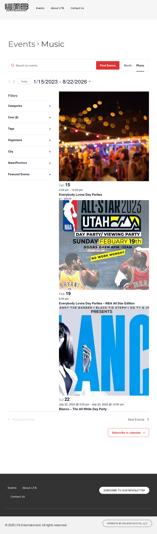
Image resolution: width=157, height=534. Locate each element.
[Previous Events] (9, 81)
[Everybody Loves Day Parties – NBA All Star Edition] (104, 245)
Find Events (108, 65)
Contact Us (18, 496)
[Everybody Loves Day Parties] (104, 136)
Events (21, 44)
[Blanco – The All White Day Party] (104, 351)
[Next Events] (14, 81)
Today (24, 81)
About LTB (29, 487)
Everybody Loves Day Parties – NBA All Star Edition (97, 303)
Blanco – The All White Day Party (83, 409)
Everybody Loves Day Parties (80, 194)
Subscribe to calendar (126, 432)
